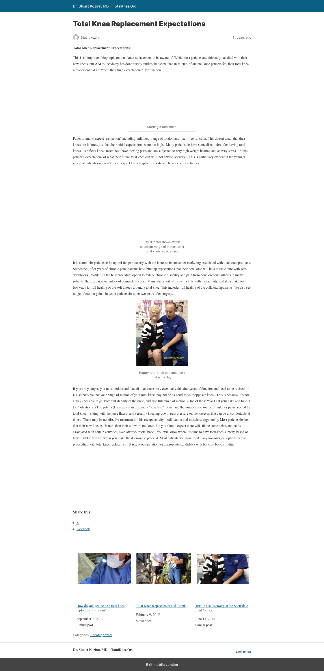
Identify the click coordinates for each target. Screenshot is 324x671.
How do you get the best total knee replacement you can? (100, 607)
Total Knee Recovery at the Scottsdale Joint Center (221, 607)
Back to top (243, 651)
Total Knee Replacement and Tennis (161, 605)
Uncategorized (101, 635)
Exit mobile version (162, 664)
